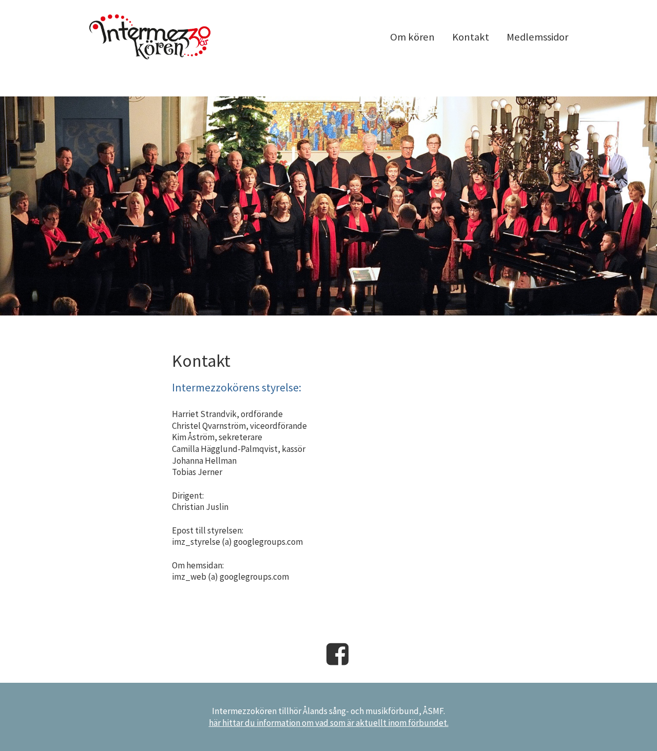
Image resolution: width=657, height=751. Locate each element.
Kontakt (470, 37)
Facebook (338, 654)
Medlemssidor (537, 37)
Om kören (412, 37)
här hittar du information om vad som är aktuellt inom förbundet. (329, 722)
